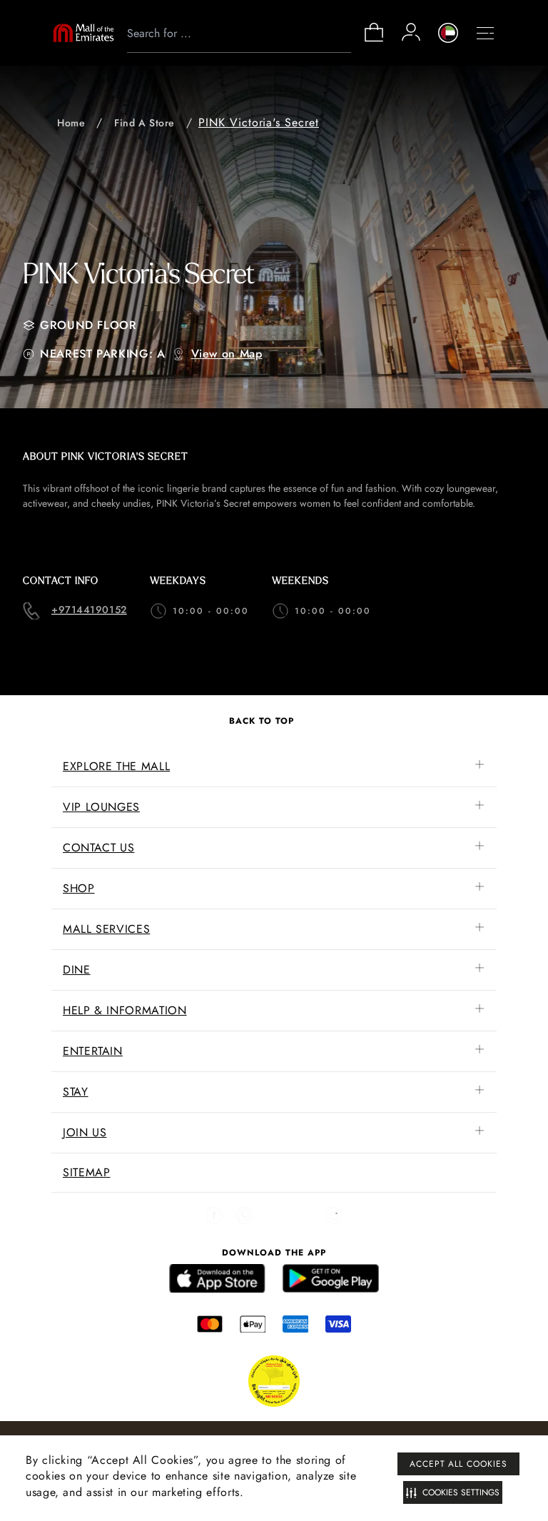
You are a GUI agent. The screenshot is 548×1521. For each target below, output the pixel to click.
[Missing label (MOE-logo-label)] (83, 33)
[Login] (411, 32)
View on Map (227, 353)
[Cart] (373, 40)
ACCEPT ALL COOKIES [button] (458, 1463)
